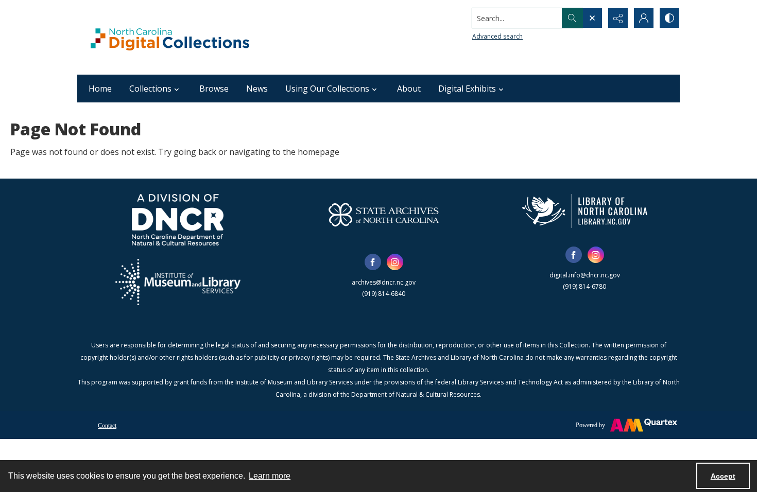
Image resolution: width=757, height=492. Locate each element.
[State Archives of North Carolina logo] (383, 214)
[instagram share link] (395, 262)
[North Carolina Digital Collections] (170, 37)
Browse (214, 88)
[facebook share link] (373, 262)
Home (100, 88)
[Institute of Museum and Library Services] (177, 282)
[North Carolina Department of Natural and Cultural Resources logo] (177, 219)
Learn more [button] (269, 475)
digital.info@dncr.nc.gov (584, 275)
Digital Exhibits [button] (467, 88)
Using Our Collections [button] (327, 88)
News (257, 88)
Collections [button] (150, 88)
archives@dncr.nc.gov (384, 282)
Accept (723, 476)
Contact (107, 425)
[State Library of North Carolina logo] (584, 211)
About (409, 88)
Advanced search (497, 36)
